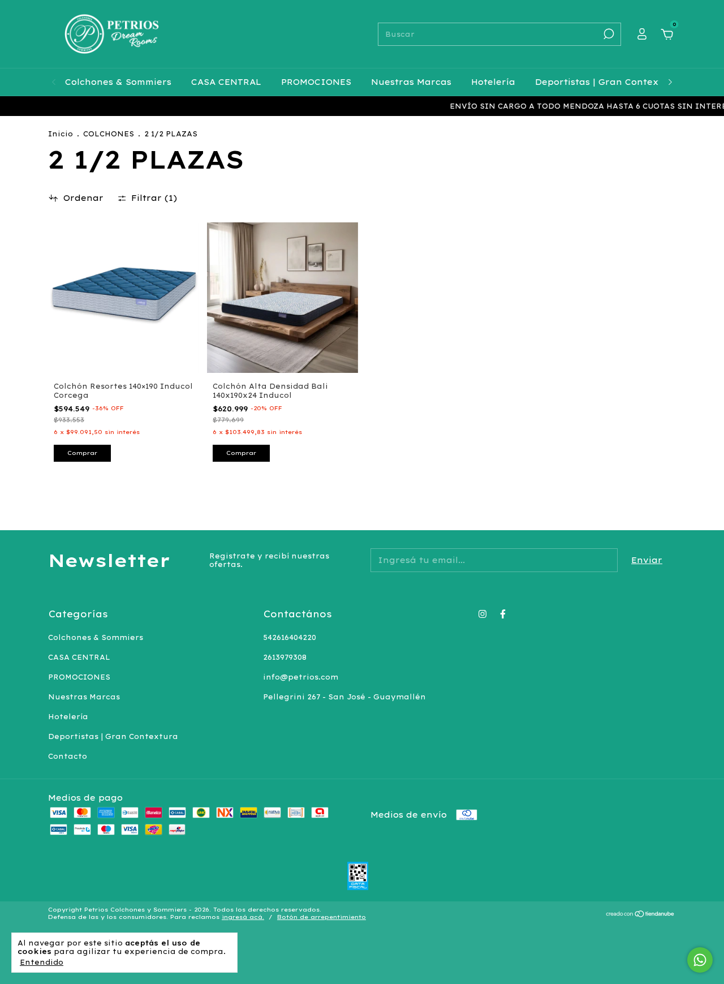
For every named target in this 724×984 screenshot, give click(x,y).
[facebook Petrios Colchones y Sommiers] (502, 613)
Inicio (60, 134)
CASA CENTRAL (226, 82)
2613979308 (285, 657)
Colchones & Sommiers (118, 82)
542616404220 (289, 637)
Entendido (41, 962)
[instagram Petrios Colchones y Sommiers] (482, 613)
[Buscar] (607, 34)
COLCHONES (108, 134)
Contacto (67, 756)
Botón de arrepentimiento (321, 917)
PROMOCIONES (316, 82)
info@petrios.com (300, 677)
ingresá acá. (243, 917)
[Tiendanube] (640, 914)
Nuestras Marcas (411, 82)
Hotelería (493, 82)
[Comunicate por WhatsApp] (700, 960)
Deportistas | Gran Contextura (607, 82)
